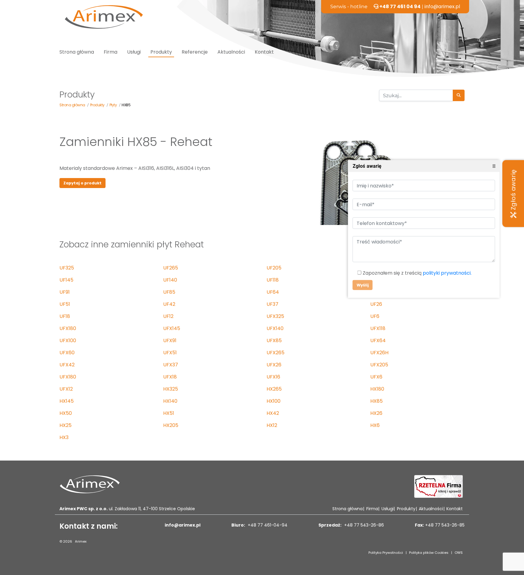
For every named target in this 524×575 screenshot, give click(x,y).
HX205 (170, 425)
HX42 (273, 413)
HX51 (168, 413)
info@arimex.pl (442, 6)
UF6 (374, 316)
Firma (110, 51)
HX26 (376, 413)
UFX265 (275, 352)
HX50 (65, 413)
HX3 (64, 437)
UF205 (274, 267)
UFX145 (171, 328)
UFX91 (169, 340)
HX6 (375, 425)
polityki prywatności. (446, 272)
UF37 (272, 304)
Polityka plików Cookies (428, 552)
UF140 (170, 279)
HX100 (273, 401)
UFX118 (377, 328)
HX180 (377, 388)
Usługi (134, 51)
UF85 (169, 292)
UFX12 (66, 388)
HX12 (272, 425)
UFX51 (170, 352)
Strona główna (76, 51)
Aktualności (231, 51)
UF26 (376, 304)
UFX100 (67, 340)
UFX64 (378, 340)
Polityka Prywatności (385, 552)
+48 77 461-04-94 (267, 525)
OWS (459, 552)
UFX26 (274, 364)
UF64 (273, 292)
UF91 (64, 292)
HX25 (65, 425)
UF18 (64, 316)
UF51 (64, 304)
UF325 (66, 267)
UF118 (273, 279)
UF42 (169, 304)
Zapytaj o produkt (82, 183)
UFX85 (274, 340)
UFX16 (273, 376)
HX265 (274, 388)
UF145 (66, 279)
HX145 (66, 401)
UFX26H (379, 352)
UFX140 (275, 328)
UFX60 (67, 352)
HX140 (170, 401)
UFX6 (376, 376)
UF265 (170, 267)
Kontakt (264, 51)
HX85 (376, 401)
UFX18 (170, 376)
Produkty (161, 51)
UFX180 (67, 328)
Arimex (80, 541)
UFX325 (275, 316)
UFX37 (170, 364)
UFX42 (67, 364)
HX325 (170, 388)
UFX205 (379, 364)
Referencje (195, 51)
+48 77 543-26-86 (363, 525)
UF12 (168, 316)
